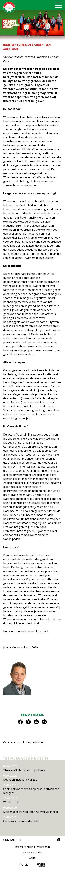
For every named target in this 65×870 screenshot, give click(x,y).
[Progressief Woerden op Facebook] (59, 839)
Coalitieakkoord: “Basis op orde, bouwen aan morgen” (31, 789)
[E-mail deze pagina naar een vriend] (44, 723)
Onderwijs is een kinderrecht (21, 819)
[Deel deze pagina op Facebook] (20, 723)
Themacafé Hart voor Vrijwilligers (24, 768)
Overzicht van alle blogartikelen (23, 742)
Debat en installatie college (20, 777)
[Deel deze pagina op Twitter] (28, 723)
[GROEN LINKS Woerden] (41, 865)
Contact (10, 840)
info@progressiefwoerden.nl (32, 847)
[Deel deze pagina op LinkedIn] (36, 723)
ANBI (32, 858)
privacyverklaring (32, 852)
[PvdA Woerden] (24, 865)
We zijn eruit (11, 800)
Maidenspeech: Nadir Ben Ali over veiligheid (30, 810)
